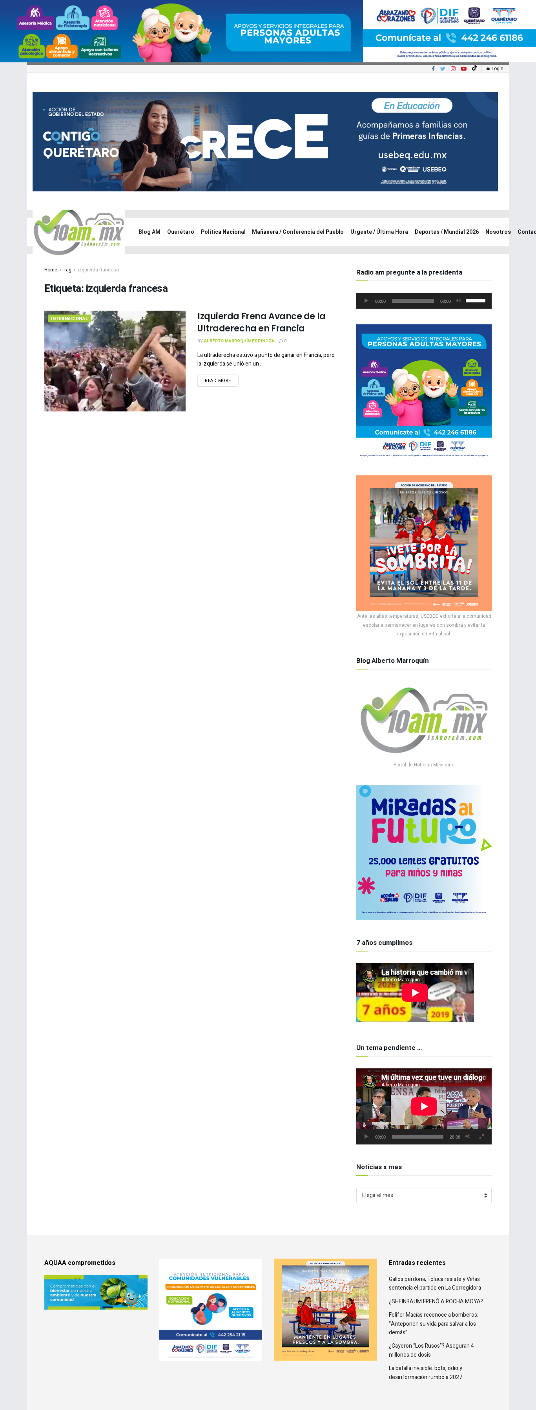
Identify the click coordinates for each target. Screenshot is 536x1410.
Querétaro (180, 232)
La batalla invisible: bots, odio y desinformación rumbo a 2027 (425, 1372)
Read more (218, 380)
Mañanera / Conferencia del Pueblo (298, 232)
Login (496, 68)
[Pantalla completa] (481, 1137)
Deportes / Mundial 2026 (447, 232)
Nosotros (498, 232)
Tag (67, 269)
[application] (424, 301)
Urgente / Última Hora (379, 232)
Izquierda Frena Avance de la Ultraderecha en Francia (261, 322)
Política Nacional (223, 232)
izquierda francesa (98, 269)
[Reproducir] (366, 301)
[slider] (477, 300)
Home (50, 269)
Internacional (69, 318)
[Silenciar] (458, 301)
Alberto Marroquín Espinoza (239, 341)
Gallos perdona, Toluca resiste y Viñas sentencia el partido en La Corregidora (435, 1283)
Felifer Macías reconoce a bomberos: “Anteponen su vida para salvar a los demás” (433, 1324)
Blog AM (149, 232)
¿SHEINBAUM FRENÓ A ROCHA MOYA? (436, 1301)
